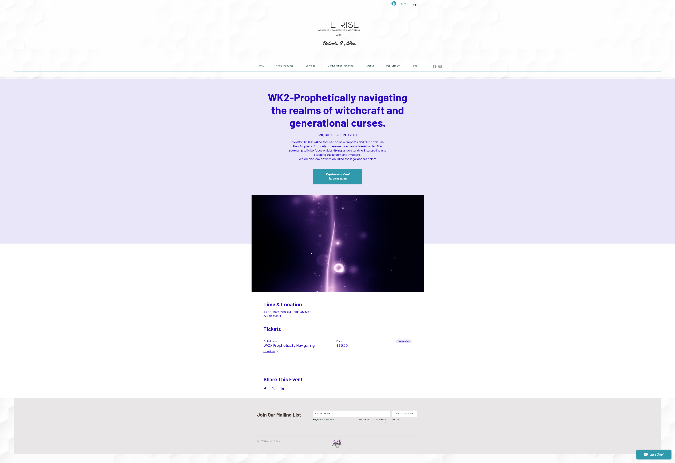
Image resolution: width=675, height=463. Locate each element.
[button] (415, 5)
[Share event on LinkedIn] (282, 388)
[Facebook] (434, 66)
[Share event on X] (273, 388)
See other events (337, 179)
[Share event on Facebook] (265, 388)
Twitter (395, 419)
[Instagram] (440, 66)
